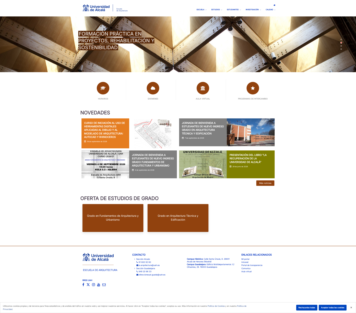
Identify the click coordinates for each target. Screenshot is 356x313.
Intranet (245, 262)
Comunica (245, 268)
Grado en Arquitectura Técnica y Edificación (178, 217)
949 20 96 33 (145, 271)
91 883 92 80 (145, 262)
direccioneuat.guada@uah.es (152, 274)
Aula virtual (246, 271)
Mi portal (245, 259)
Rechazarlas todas (306, 307)
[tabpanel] (178, 44)
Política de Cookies (216, 306)
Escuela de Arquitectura (100, 270)
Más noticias (265, 183)
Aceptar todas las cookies (332, 307)
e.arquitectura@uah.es (149, 265)
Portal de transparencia (251, 265)
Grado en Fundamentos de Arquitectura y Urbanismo (113, 217)
